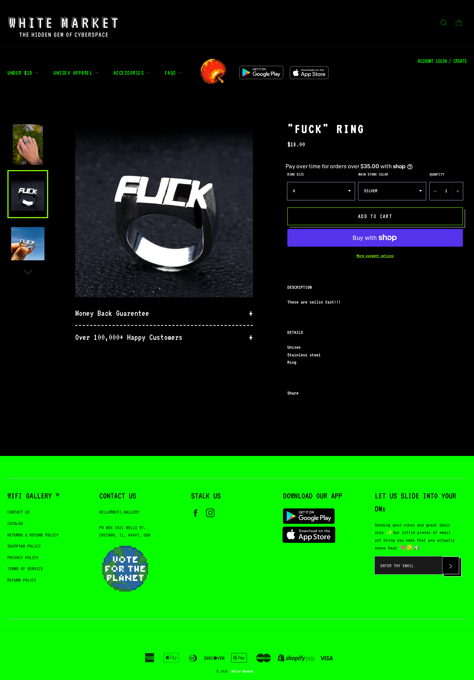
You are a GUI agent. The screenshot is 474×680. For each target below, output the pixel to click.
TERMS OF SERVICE (25, 568)
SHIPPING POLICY (24, 546)
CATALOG (15, 523)
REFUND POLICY (21, 580)
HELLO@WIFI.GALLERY (119, 512)
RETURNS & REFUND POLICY (33, 535)
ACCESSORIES (130, 73)
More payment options (375, 255)
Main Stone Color (373, 174)
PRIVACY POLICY (23, 557)
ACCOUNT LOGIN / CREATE (442, 61)
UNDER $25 (21, 73)
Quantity (437, 174)
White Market (242, 671)
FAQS (172, 73)
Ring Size (295, 174)
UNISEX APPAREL (74, 73)
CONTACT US (18, 512)
